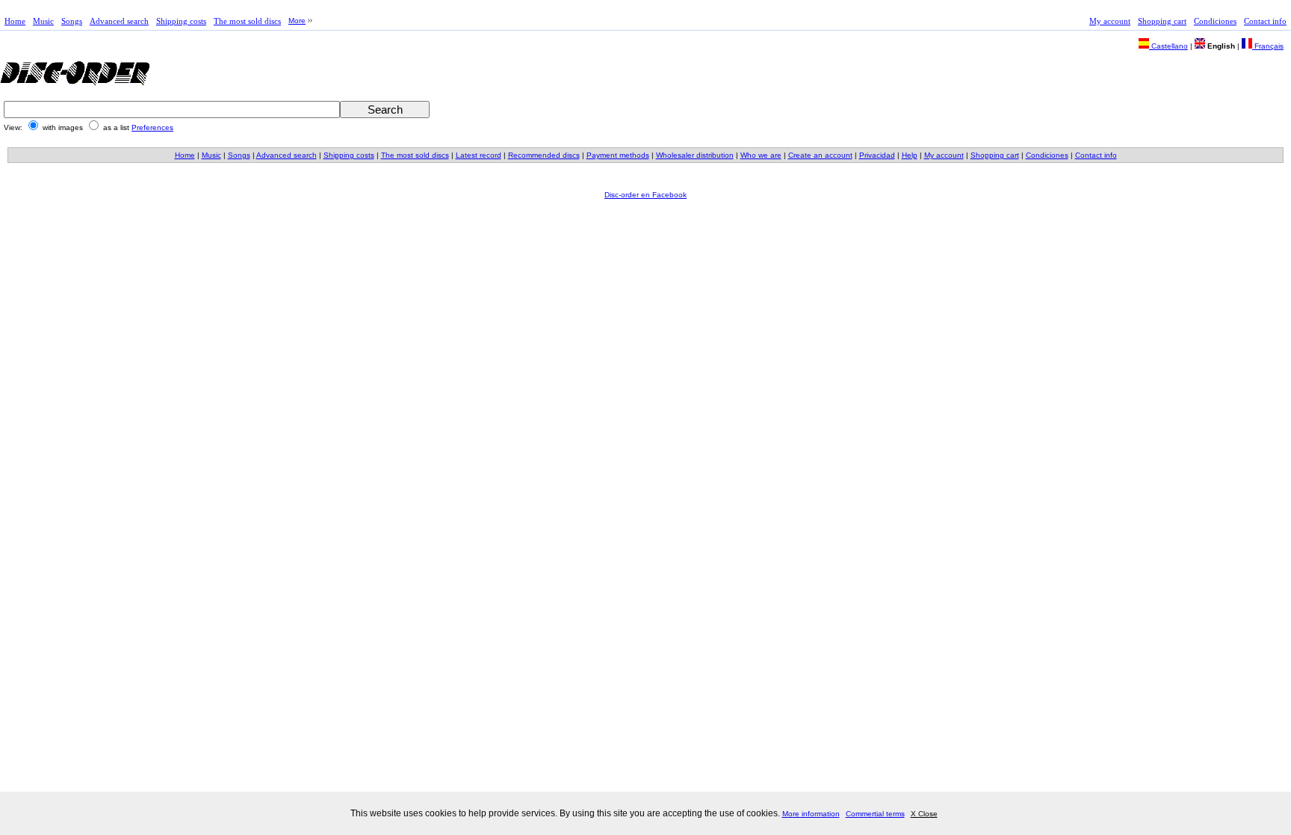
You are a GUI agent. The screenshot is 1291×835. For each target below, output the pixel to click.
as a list (116, 127)
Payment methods (617, 155)
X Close (924, 814)
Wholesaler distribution (695, 155)
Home (14, 20)
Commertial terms (875, 814)
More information (811, 814)
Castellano (1168, 46)
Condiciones (1215, 20)
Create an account (820, 155)
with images (63, 127)
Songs (71, 20)
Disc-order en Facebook (645, 195)
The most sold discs (247, 20)
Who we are (760, 155)
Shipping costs (181, 20)
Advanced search (119, 20)
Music (43, 20)
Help (909, 155)
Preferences (152, 127)
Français (1268, 46)
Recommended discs (544, 155)
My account (1109, 20)
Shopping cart (1162, 20)
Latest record (478, 155)
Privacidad (877, 155)
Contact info (1265, 20)
